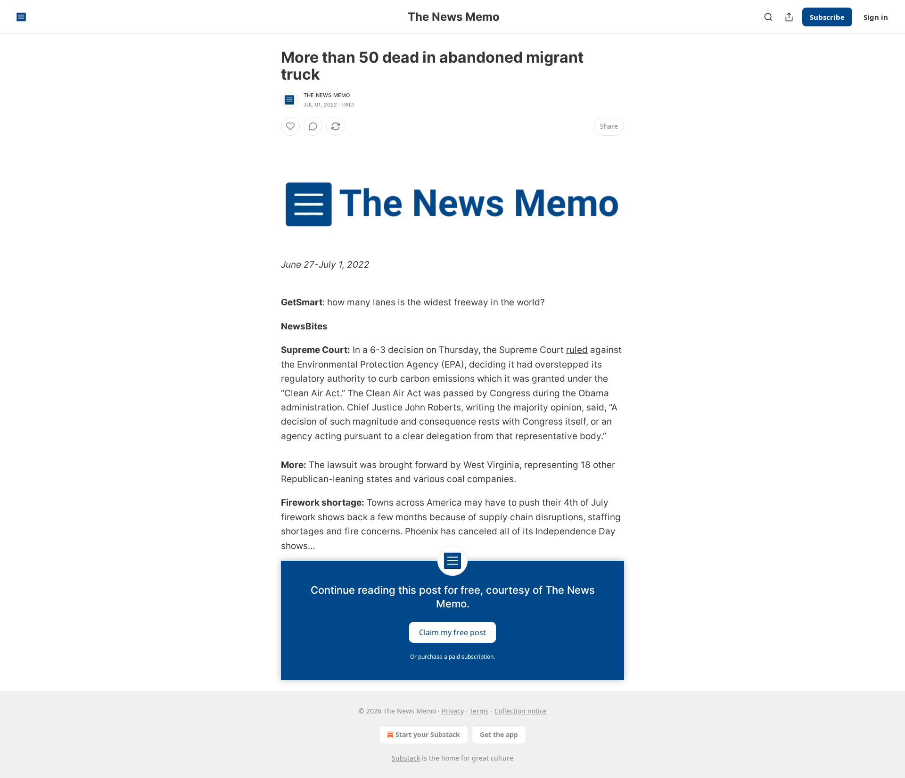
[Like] (290, 126)
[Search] (768, 17)
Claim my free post (452, 632)
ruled (577, 349)
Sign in (876, 17)
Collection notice (520, 710)
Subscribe (827, 17)
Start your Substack (427, 734)
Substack (406, 757)
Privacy (453, 710)
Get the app (499, 734)
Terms (479, 710)
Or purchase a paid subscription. (452, 657)
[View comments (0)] (313, 126)
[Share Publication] (789, 17)
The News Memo (327, 95)
